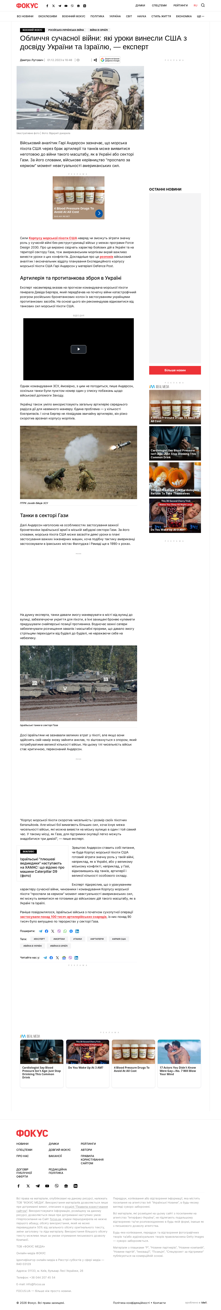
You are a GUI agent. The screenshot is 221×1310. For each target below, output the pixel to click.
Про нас (22, 1156)
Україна (115, 16)
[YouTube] (66, 5)
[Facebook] (47, 5)
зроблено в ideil (196, 1303)
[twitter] (28, 1186)
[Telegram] (60, 5)
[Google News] (78, 5)
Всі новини (25, 16)
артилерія (98, 939)
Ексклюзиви (48, 16)
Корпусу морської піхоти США (53, 238)
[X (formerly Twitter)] (53, 5)
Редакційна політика (58, 1171)
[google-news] (66, 1186)
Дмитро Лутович (31, 60)
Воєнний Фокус (73, 16)
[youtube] (47, 1186)
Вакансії (55, 1156)
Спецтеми (159, 5)
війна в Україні (33, 946)
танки (78, 939)
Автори (86, 1149)
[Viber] (72, 5)
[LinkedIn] (84, 5)
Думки (140, 5)
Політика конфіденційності (131, 1302)
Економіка (184, 16)
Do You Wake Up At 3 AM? (168, 529)
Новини (22, 1143)
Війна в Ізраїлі (99, 30)
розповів (106, 256)
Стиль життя (161, 16)
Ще (199, 16)
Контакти (159, 1302)
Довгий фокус (60, 1149)
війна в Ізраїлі (60, 946)
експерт (40, 939)
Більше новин (175, 370)
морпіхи (60, 939)
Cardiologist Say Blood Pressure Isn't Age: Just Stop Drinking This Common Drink (173, 454)
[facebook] (18, 1186)
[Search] (203, 5)
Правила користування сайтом (92, 1159)
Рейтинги (181, 5)
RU (195, 5)
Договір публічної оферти (24, 1173)
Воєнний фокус (32, 30)
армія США (120, 939)
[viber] (56, 1186)
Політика (97, 16)
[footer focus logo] (32, 1133)
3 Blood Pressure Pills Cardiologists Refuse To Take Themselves (175, 491)
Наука (141, 16)
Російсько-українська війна (66, 30)
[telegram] (37, 1186)
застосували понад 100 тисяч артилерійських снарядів (63, 917)
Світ (129, 16)
